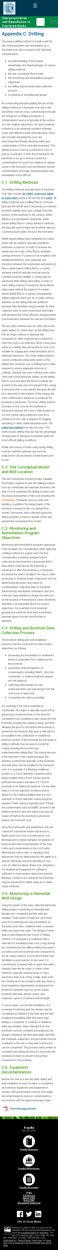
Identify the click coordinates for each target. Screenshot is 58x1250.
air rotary (27, 193)
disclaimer (44, 1233)
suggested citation (28, 1233)
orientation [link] (8, 500)
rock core (40, 193)
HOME (53, 22)
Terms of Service (24, 1240)
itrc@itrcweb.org (9, 1240)
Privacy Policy (37, 1240)
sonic (49, 197)
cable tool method (12, 427)
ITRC (31, 1235)
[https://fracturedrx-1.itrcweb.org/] (9, 8)
